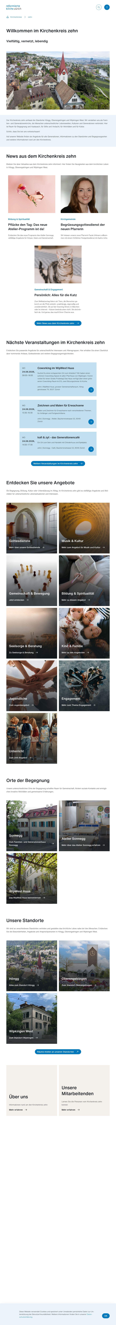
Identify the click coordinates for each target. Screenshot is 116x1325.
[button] (91, 390)
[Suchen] (99, 7)
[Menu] (107, 7)
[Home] (7, 17)
